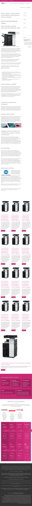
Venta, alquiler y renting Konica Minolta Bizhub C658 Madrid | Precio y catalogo (5, 251)
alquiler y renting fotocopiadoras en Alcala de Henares (19, 495)
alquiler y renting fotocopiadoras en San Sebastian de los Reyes (11, 498)
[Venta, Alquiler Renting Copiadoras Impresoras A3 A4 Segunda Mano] (4, 3)
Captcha (24, 37)
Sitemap (21, 471)
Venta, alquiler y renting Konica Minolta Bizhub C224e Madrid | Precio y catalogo (5, 317)
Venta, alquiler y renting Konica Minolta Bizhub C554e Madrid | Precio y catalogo (5, 284)
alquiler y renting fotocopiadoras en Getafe (13, 496)
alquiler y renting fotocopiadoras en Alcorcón (25, 496)
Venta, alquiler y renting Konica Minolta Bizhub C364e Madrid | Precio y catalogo (15, 317)
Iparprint (14, 492)
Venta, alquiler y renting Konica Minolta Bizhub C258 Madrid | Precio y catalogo (26, 317)
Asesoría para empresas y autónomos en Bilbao (16, 478)
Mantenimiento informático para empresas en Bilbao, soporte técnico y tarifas (16, 476)
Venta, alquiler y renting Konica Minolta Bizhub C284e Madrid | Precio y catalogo (26, 251)
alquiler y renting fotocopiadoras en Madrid (9, 494)
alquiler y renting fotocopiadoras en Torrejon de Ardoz (9, 497)
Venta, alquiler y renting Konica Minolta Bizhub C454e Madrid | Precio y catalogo (15, 284)
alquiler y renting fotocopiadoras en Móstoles (20, 494)
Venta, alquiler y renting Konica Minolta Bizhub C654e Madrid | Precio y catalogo (15, 251)
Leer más (3, 230)
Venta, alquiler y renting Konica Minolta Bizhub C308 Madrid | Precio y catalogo (5, 217)
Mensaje (24, 27)
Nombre (24, 15)
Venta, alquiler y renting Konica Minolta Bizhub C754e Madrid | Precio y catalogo (26, 217)
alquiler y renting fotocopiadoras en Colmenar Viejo (24, 502)
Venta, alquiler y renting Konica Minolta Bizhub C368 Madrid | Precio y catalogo (15, 217)
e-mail (24, 23)
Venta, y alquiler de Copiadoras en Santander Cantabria (9, 473)
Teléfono (24, 19)
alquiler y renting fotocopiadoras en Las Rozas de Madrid (24, 497)
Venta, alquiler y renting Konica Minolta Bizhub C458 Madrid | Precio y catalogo (26, 284)
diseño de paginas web (20, 492)
